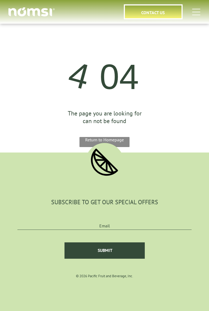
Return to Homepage (104, 139)
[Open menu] (196, 12)
